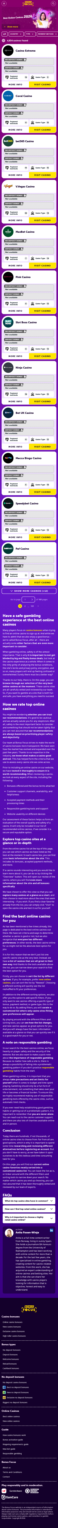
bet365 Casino (25, 141)
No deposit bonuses (12, 1350)
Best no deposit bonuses (18, 1387)
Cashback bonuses (11, 1368)
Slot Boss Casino (26, 322)
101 (32, 606)
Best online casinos (11, 1416)
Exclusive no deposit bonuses (20, 1397)
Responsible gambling (12, 1453)
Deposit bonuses (10, 1354)
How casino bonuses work (14, 1435)
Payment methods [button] (18, 77)
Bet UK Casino (25, 413)
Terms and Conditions (12, 1472)
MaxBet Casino (25, 231)
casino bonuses (34, 630)
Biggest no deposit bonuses (15, 1402)
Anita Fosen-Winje (27, 1232)
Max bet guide (9, 1449)
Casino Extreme (25, 50)
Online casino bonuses (12, 1322)
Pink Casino (23, 277)
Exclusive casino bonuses (14, 1331)
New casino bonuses (12, 1326)
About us (7, 1467)
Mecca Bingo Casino (29, 458)
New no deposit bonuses (18, 1392)
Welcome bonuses (11, 1359)
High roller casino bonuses (14, 1336)
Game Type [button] (41, 77)
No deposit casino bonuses (15, 1382)
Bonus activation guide (13, 1439)
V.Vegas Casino (25, 186)
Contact (6, 1476)
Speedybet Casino (27, 503)
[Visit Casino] (8, 50)
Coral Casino (24, 96)
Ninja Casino (24, 367)
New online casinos (11, 1421)
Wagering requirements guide (15, 1444)
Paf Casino (22, 548)
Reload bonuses (10, 1363)
